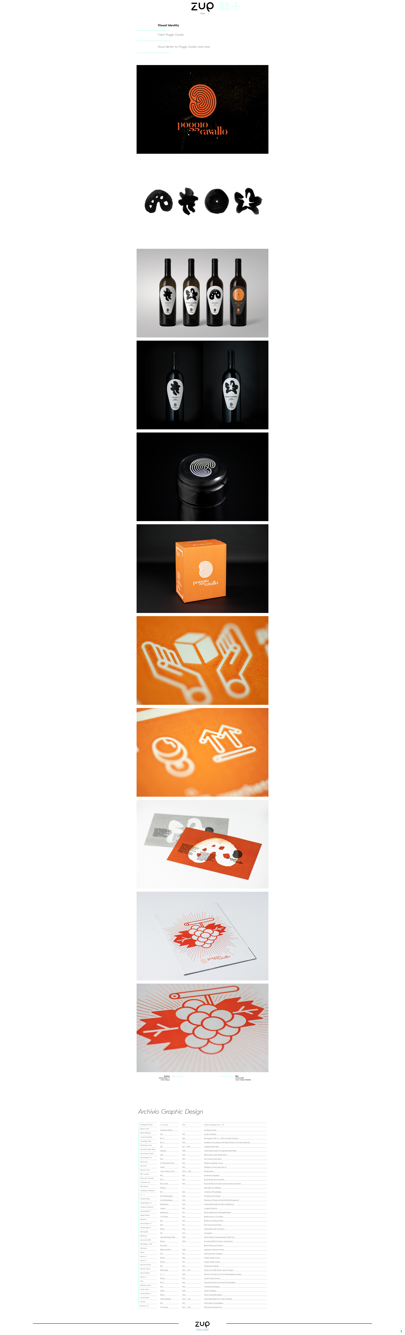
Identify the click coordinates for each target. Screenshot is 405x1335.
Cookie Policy (205, 1330)
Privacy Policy (199, 1330)
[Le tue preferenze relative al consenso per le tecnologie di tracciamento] (401, 1331)
